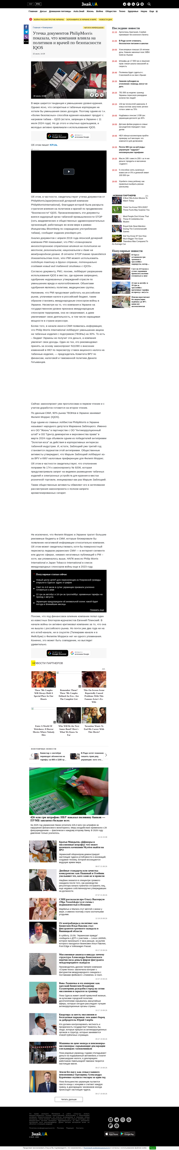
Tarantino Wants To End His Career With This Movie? (94, 729)
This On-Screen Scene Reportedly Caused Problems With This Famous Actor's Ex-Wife (94, 696)
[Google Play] (127, 1134)
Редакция (70, 1128)
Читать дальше (69, 1099)
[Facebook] (26, 27)
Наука (144, 11)
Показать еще (97, 610)
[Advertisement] (69, 383)
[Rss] (133, 4)
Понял (152, 1148)
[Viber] (129, 4)
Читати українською (94, 28)
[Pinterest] (142, 4)
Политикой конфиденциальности (97, 1148)
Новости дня (105, 20)
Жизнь (90, 11)
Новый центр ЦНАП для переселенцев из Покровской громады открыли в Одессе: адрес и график (68, 581)
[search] (149, 4)
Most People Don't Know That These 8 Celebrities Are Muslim (136, 219)
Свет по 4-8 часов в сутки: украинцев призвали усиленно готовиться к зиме (65, 588)
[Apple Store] (111, 1134)
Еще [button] (152, 11)
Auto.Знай (78, 11)
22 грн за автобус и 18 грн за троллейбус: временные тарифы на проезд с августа (69, 595)
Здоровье (133, 11)
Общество (111, 11)
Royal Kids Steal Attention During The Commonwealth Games (135, 229)
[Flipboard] (137, 4)
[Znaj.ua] (89, 4)
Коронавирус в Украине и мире (81, 20)
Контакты (80, 1128)
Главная (33, 11)
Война (99, 11)
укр (31, 4)
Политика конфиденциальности (42, 1128)
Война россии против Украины (49, 20)
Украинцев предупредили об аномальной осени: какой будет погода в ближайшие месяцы (67, 602)
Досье (43, 11)
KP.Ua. (54, 144)
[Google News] (128, 1119)
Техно (122, 11)
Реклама (60, 1128)
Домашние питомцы (60, 11)
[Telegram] (124, 4)
